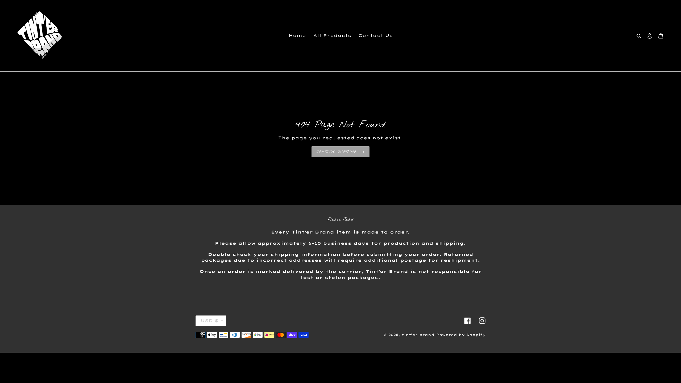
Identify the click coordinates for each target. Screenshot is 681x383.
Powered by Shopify (460, 335)
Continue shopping (337, 151)
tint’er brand (418, 335)
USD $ (209, 320)
